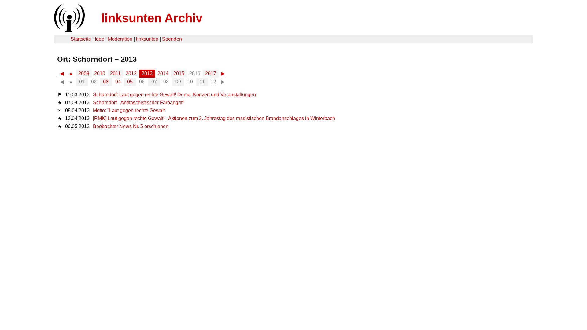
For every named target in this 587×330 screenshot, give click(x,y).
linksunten (147, 39)
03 (106, 81)
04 (118, 81)
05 (130, 81)
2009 (83, 73)
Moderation (120, 39)
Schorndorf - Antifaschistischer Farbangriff (138, 102)
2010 (99, 73)
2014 (162, 73)
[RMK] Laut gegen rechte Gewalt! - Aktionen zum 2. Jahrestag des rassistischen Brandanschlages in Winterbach (214, 118)
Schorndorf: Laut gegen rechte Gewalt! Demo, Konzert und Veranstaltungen (174, 94)
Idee (99, 39)
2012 (131, 73)
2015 (178, 73)
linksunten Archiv (151, 18)
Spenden (172, 39)
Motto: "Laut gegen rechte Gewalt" (130, 110)
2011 (115, 73)
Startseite (81, 39)
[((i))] (68, 30)
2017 (210, 73)
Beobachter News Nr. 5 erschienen (130, 126)
